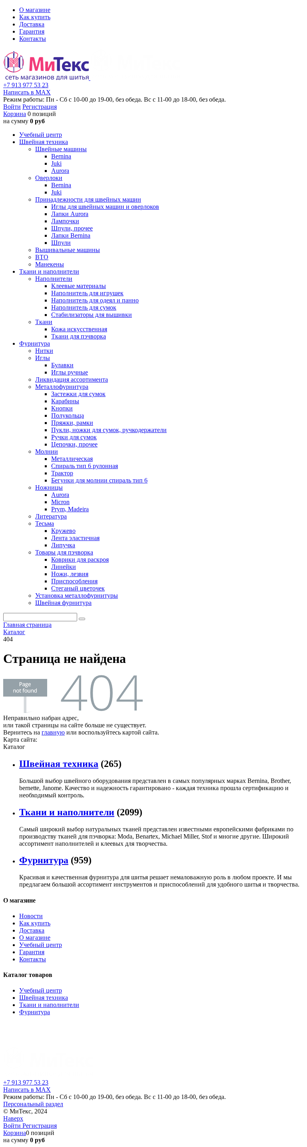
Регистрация (39, 106)
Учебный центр (40, 944)
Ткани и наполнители (66, 812)
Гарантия (31, 31)
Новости (31, 916)
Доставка (31, 24)
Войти (12, 106)
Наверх (13, 1118)
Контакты (32, 38)
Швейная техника (58, 764)
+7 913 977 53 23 (25, 85)
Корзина (14, 113)
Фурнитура (43, 860)
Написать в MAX (27, 92)
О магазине (34, 9)
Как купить (34, 17)
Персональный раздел (33, 1104)
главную (53, 732)
